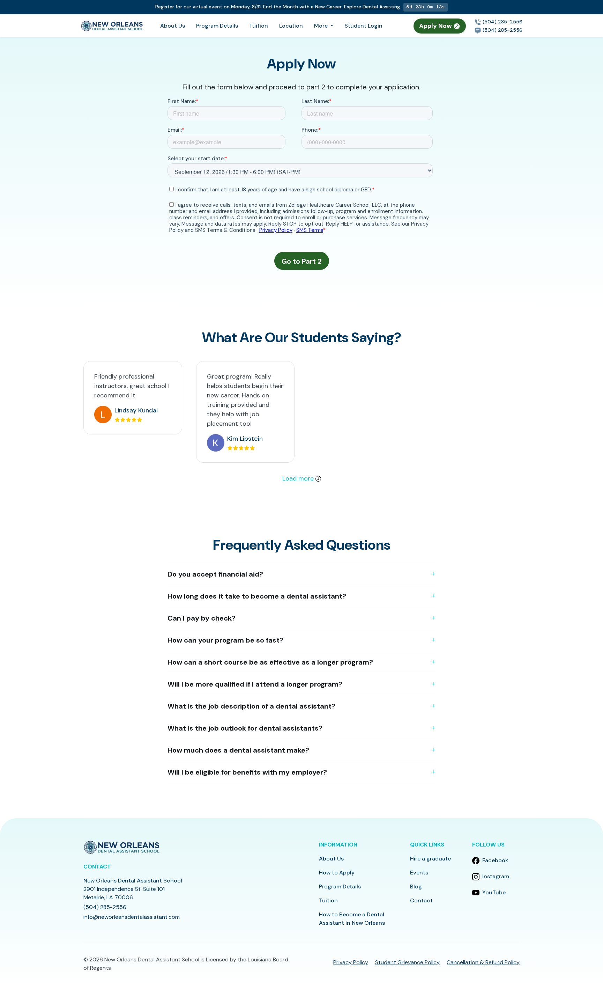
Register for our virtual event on (277, 6)
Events (419, 872)
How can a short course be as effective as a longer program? (270, 662)
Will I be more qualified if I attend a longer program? (255, 684)
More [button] (321, 25)
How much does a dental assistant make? (238, 750)
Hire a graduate (430, 858)
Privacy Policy (350, 962)
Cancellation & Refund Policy (483, 962)
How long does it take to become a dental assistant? (257, 596)
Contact (421, 900)
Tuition (258, 25)
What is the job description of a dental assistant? (251, 706)
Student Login (363, 25)
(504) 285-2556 (501, 22)
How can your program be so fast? (225, 640)
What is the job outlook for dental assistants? (245, 728)
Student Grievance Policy (407, 962)
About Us (172, 25)
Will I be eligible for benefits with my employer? (247, 772)
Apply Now (436, 26)
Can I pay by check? (202, 618)
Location (291, 25)
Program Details (217, 25)
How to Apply (337, 872)
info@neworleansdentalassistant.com (131, 917)
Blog (416, 886)
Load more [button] (298, 478)
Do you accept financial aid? (215, 574)
